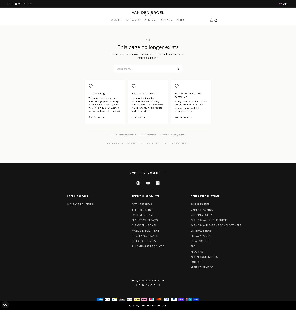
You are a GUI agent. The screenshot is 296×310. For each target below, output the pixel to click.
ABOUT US (197, 251)
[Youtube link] (148, 183)
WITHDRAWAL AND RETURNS (209, 220)
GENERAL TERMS (201, 230)
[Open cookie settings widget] (5, 304)
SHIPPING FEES (200, 204)
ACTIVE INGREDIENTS (204, 257)
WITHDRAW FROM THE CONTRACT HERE (216, 225)
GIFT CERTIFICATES (144, 241)
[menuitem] (116, 20)
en (284, 3)
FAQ (193, 246)
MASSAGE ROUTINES (80, 204)
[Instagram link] (138, 183)
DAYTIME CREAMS (143, 215)
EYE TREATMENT (142, 209)
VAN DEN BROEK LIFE (153, 305)
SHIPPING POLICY (202, 215)
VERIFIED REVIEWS (202, 267)
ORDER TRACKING (202, 209)
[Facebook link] (158, 183)
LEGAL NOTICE (200, 241)
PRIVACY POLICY (201, 236)
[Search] (178, 69)
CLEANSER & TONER (144, 225)
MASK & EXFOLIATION (145, 230)
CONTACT (197, 262)
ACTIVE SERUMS (142, 204)
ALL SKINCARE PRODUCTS (148, 246)
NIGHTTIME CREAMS (145, 220)
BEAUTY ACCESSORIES (145, 236)
